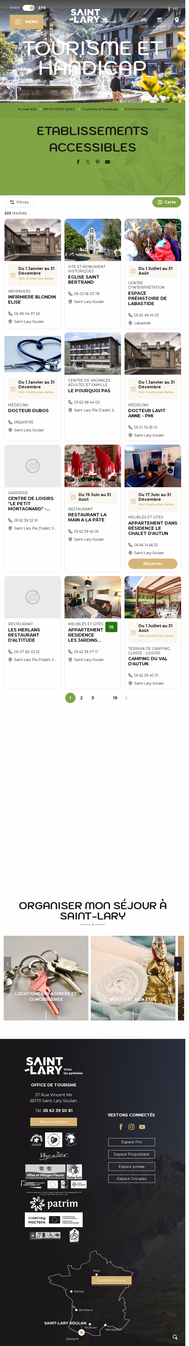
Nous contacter (54, 1122)
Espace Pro (131, 1142)
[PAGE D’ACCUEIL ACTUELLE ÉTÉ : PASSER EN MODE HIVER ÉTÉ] (28, 8)
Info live (177, 26)
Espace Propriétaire (131, 1154)
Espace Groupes (131, 1178)
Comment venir (111, 1280)
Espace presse (132, 1166)
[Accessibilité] (169, 9)
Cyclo (143, 26)
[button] (175, 1337)
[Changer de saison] (30, 8)
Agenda (159, 26)
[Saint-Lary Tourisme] (92, 16)
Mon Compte (123, 26)
